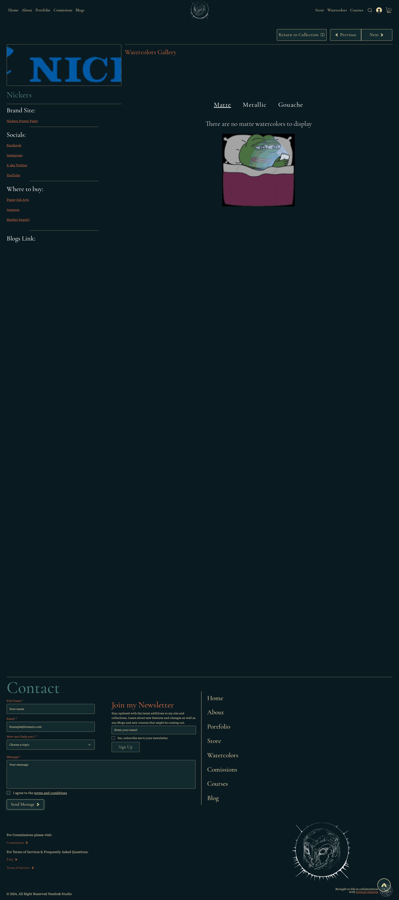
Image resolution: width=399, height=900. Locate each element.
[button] (370, 10)
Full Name (14, 700)
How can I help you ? (21, 736)
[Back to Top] (384, 885)
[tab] (222, 105)
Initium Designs (367, 892)
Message (12, 756)
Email (11, 718)
